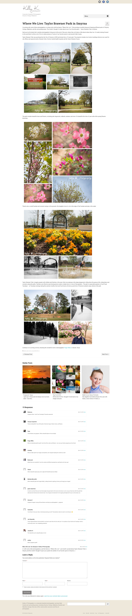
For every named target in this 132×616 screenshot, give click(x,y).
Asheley (30, 450)
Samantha (30, 509)
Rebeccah (30, 460)
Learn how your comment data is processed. (56, 596)
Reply (85, 412)
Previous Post (28, 354)
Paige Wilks (31, 441)
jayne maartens (32, 488)
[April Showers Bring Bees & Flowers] (96, 379)
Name (24, 580)
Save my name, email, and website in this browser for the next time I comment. (40, 587)
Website (69, 580)
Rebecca (30, 412)
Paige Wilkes (67, 347)
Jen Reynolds (31, 519)
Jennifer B (30, 530)
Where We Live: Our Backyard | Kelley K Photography (36, 546)
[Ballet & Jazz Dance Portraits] (66, 379)
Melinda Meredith (32, 479)
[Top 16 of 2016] (36, 379)
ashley (29, 540)
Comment (24, 560)
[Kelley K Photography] (36, 8)
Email (46, 580)
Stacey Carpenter (32, 421)
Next (108, 384)
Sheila (29, 469)
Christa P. (30, 500)
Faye (29, 431)
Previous (23, 384)
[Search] (108, 604)
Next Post (105, 354)
